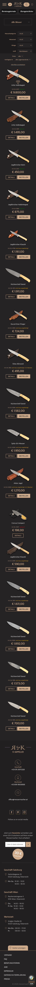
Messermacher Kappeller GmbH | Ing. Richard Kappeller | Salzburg (18, 4)
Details (11, 97)
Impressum (8, 971)
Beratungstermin (12, 963)
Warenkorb (33, 4)
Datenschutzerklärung (15, 975)
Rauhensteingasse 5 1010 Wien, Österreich (16, 897)
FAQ (5, 959)
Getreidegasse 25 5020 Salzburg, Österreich (18, 875)
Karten (15, 948)
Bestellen (23, 97)
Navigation (4, 4)
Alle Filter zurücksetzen (18, 64)
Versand (8, 955)
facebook (12, 812)
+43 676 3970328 (18, 768)
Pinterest (18, 812)
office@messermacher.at (18, 799)
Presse (7, 979)
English (10, 4)
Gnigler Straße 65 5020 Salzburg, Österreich (18, 922)
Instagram (24, 812)
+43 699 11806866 (18, 783)
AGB (5, 967)
